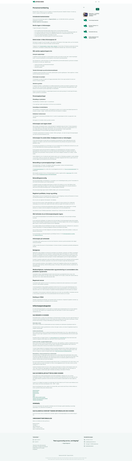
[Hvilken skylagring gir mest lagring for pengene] (85, 37)
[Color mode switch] (98, 1)
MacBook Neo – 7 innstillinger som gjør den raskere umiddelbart (94, 14)
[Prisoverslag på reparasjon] (85, 20)
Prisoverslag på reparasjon (93, 20)
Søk (84, 7)
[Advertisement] (91, 57)
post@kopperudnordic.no (91, 441)
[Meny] (95, 1)
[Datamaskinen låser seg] (85, 32)
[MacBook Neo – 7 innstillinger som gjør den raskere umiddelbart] (85, 14)
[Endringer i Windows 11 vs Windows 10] (85, 26)
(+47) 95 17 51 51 (89, 439)
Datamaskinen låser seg (93, 31)
